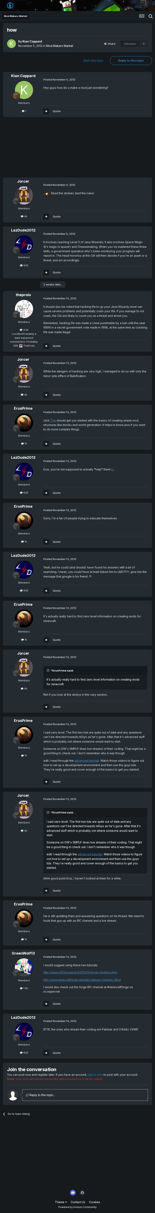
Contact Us (78, 1202)
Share (110, 43)
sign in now (95, 1074)
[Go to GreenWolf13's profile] (24, 967)
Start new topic (93, 60)
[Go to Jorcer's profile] (24, 195)
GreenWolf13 (23, 953)
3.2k (25, 329)
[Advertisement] (50, 149)
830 (25, 265)
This (53, 420)
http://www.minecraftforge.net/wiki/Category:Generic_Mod (82, 980)
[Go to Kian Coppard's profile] (11, 43)
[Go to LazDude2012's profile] (24, 244)
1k (25, 443)
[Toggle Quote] (48, 670)
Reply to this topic (131, 60)
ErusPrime (23, 408)
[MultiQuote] (46, 111)
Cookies (94, 1202)
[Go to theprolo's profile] (24, 309)
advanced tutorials (86, 760)
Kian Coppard (32, 41)
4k (25, 216)
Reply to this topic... (42, 1095)
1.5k (25, 988)
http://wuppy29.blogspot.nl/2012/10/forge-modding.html (80, 972)
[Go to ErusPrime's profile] (24, 423)
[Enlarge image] (47, 193)
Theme (60, 1202)
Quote (57, 111)
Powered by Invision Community (77, 1207)
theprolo (23, 295)
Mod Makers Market (59, 46)
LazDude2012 (23, 230)
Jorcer (23, 181)
